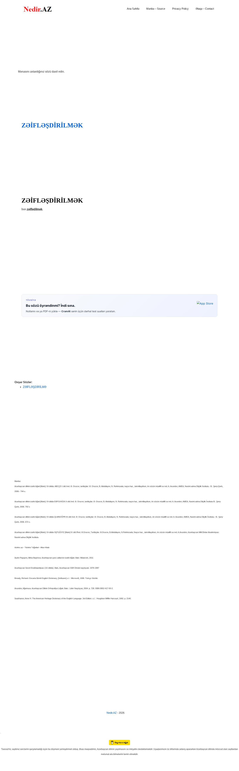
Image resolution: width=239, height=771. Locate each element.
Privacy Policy (180, 8)
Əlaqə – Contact (205, 8)
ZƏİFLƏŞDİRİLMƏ (34, 386)
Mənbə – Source (155, 8)
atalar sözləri (6, 732)
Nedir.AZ (112, 712)
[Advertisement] (119, 43)
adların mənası (6, 737)
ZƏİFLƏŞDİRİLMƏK (52, 125)
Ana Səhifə (133, 8)
